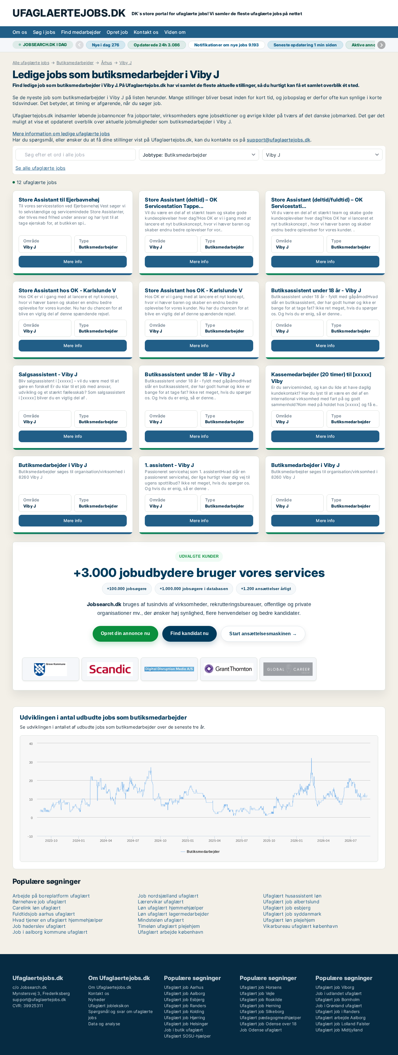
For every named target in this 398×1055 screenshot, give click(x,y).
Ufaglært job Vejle (257, 993)
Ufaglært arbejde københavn (170, 932)
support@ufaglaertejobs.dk (278, 140)
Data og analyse (104, 1023)
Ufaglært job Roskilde (261, 999)
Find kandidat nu (189, 633)
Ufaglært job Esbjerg (184, 999)
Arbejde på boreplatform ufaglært (51, 896)
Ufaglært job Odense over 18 (268, 1023)
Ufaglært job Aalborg (184, 993)
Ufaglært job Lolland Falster (343, 1023)
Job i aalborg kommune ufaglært (50, 932)
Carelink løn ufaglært (37, 908)
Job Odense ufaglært (261, 1029)
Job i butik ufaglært (183, 1029)
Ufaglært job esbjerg (287, 908)
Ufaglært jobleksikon (108, 1005)
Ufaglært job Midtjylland (339, 1029)
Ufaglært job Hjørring (184, 1017)
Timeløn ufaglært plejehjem (169, 926)
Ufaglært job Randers (185, 1005)
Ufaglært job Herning (260, 1005)
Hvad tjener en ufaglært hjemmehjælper (58, 920)
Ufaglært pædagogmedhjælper (270, 1017)
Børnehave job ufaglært (39, 901)
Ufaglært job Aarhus (183, 987)
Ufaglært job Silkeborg (262, 1011)
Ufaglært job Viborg (335, 987)
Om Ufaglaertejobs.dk (109, 987)
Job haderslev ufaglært (39, 926)
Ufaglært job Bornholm (338, 999)
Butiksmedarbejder (75, 62)
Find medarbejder (81, 32)
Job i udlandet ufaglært (339, 993)
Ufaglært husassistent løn (292, 896)
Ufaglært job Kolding (184, 1011)
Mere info (73, 261)
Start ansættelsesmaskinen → (263, 633)
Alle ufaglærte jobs (31, 62)
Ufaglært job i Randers (338, 1011)
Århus (106, 62)
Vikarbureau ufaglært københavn (300, 926)
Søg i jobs (44, 32)
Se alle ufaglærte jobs (40, 168)
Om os (20, 32)
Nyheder (96, 999)
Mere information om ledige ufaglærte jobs (61, 134)
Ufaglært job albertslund (291, 901)
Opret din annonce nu (125, 633)
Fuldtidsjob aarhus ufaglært (44, 914)
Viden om (175, 32)
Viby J (125, 62)
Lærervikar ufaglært (161, 901)
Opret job (117, 32)
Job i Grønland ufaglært (339, 1005)
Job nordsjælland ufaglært (168, 896)
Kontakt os (146, 32)
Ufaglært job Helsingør (186, 1023)
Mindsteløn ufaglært (161, 920)
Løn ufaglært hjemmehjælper (170, 908)
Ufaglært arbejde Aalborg (341, 1017)
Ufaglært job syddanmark (292, 914)
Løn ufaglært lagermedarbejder (173, 914)
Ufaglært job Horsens (260, 987)
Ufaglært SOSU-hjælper (187, 1035)
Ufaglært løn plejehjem (289, 920)
